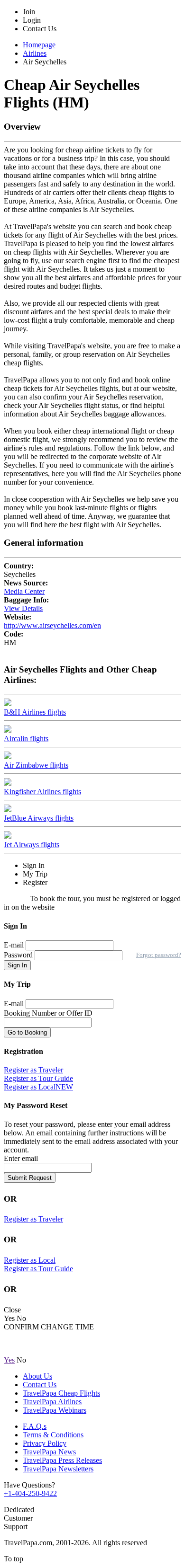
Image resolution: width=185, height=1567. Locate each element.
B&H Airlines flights (35, 712)
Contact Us (39, 1385)
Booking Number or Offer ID (48, 1013)
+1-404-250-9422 (30, 1493)
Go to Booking (27, 1032)
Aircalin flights (26, 739)
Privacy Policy (44, 1443)
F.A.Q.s (34, 1426)
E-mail (14, 945)
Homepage (39, 45)
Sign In (17, 965)
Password (19, 955)
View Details (23, 608)
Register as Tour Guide (38, 1078)
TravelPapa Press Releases (62, 1460)
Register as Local (38, 1087)
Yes (9, 1360)
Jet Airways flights (31, 845)
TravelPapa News (49, 1452)
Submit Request (30, 1177)
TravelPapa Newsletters (58, 1469)
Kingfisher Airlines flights (42, 792)
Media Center (24, 591)
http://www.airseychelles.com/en (52, 625)
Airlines (34, 53)
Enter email (21, 1158)
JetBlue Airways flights (39, 818)
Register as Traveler (33, 1070)
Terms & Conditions (53, 1435)
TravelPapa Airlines (52, 1402)
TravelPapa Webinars (54, 1410)
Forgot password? (158, 954)
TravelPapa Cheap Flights (61, 1393)
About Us (37, 1376)
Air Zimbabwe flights (36, 765)
